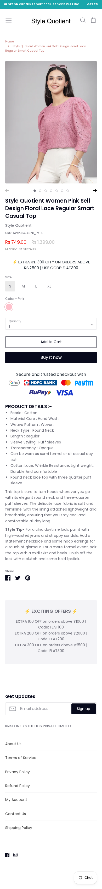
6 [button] (62, 190)
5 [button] (56, 190)
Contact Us (15, 813)
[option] (51, 122)
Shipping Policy (18, 827)
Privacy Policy (17, 771)
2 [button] (40, 190)
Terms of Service (20, 757)
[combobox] (51, 324)
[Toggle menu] (8, 20)
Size (8, 277)
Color (14, 299)
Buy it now (51, 357)
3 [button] (45, 190)
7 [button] (67, 190)
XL (49, 286)
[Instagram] (13, 854)
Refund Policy (17, 785)
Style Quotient (18, 225)
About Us (13, 743)
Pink (8, 306)
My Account (16, 799)
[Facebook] (5, 854)
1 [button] (34, 190)
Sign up (83, 708)
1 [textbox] (9, 326)
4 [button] (51, 190)
